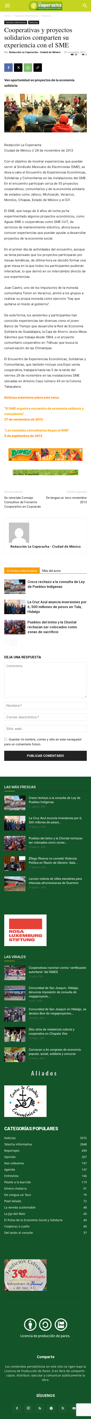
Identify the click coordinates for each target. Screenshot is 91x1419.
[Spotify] (51, 1408)
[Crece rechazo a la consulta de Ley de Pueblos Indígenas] (14, 586)
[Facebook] (8, 67)
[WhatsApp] (28, 67)
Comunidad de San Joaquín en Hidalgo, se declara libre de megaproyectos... (57, 1011)
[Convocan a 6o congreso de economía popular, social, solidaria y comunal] (14, 1054)
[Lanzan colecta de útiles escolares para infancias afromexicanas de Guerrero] (14, 883)
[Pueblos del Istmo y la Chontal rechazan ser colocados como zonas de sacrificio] (14, 627)
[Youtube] (74, 1408)
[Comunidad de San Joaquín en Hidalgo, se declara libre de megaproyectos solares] (14, 1014)
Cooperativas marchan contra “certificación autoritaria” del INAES (57, 969)
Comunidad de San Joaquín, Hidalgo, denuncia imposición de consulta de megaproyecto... (54, 992)
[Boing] (45, 454)
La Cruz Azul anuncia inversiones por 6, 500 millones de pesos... (55, 820)
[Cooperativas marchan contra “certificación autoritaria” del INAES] (14, 972)
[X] (18, 67)
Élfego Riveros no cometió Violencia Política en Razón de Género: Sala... (53, 860)
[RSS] (40, 1408)
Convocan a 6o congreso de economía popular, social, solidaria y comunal (55, 1051)
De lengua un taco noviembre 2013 (66, 500)
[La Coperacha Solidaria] (45, 472)
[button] (85, 5)
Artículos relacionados (22, 570)
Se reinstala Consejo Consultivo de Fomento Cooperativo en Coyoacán (22, 502)
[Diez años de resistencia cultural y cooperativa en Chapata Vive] (14, 1034)
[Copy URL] (37, 67)
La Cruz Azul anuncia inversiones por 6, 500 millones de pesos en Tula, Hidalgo (57, 607)
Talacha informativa (26, 15)
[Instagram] (28, 1408)
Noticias (46, 15)
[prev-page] (7, 642)
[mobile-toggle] (7, 5)
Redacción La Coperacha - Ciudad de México (35, 52)
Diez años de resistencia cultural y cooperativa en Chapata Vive (51, 1031)
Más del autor (51, 570)
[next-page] (13, 642)
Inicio (7, 15)
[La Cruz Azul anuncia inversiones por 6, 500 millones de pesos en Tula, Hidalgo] (14, 607)
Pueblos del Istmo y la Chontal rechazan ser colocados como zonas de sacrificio (52, 627)
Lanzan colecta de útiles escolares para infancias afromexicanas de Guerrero (55, 880)
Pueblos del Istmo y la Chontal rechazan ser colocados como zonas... (56, 840)
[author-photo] (45, 533)
